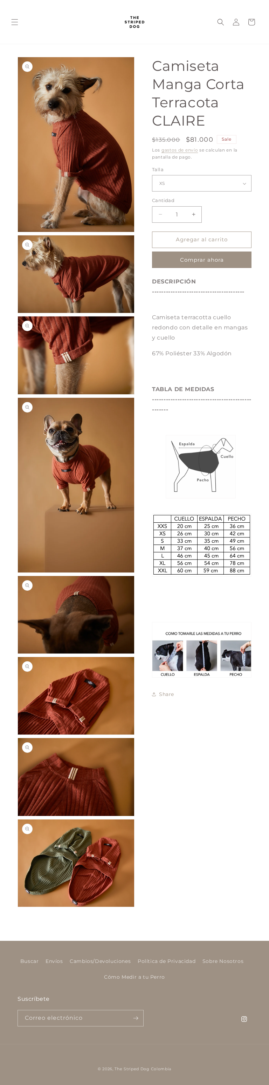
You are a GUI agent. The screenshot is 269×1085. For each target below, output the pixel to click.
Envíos (54, 961)
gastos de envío (179, 150)
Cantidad (163, 200)
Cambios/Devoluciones (100, 961)
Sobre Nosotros (222, 961)
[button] (14, 22)
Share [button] (166, 694)
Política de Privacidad (166, 961)
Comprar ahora (202, 259)
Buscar (29, 961)
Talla (158, 169)
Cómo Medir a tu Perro (134, 977)
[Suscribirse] (135, 1018)
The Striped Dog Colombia (143, 1068)
